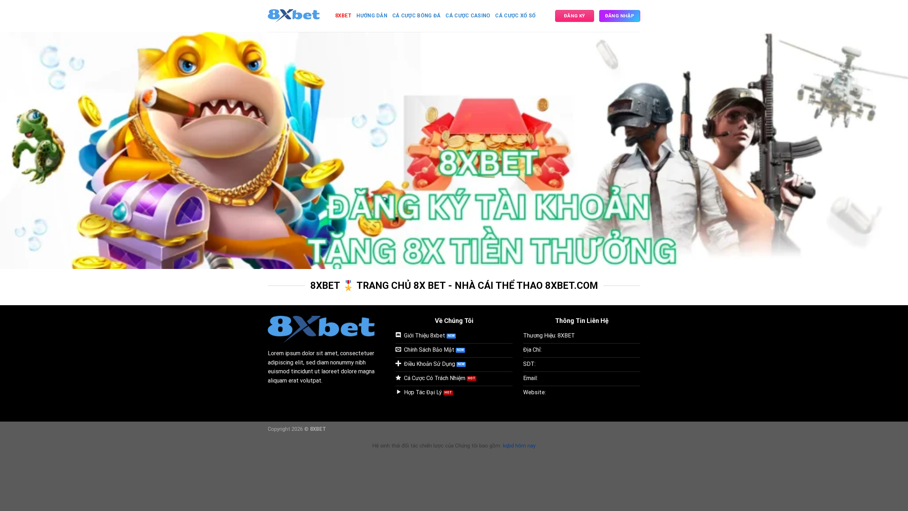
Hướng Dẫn (371, 16)
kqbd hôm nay (519, 446)
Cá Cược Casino (467, 16)
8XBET (343, 16)
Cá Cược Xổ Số (515, 16)
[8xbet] (296, 15)
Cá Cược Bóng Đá (416, 16)
